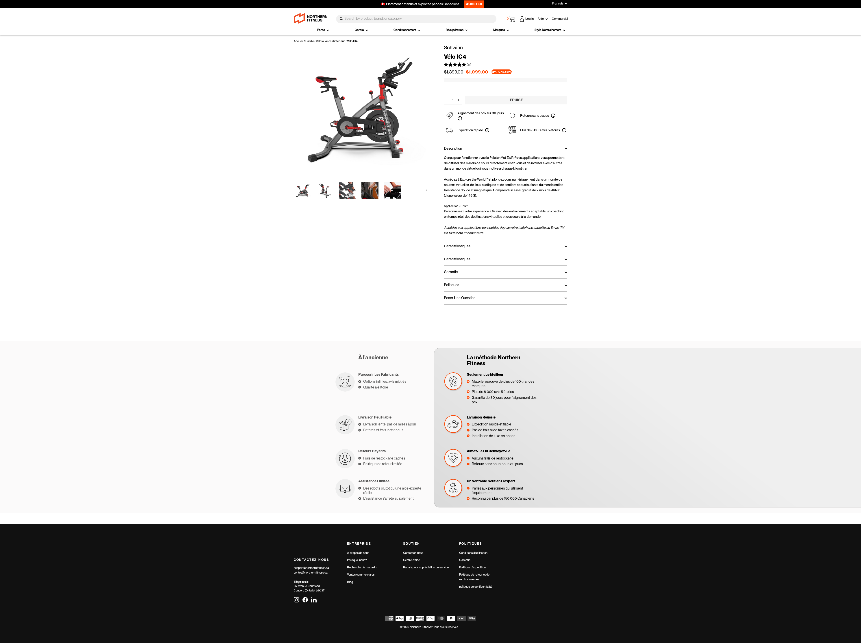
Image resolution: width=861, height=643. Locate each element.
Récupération (455, 30)
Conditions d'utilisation (473, 553)
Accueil (298, 41)
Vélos (319, 41)
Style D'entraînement (548, 30)
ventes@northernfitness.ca (311, 572)
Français (557, 3)
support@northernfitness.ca (311, 568)
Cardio (360, 30)
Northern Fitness (420, 627)
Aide (541, 18)
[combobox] (416, 19)
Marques (499, 30)
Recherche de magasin (361, 567)
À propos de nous (358, 553)
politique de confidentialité (475, 586)
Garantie (464, 560)
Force (321, 30)
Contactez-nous (413, 553)
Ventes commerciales (360, 574)
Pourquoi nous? (357, 560)
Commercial (560, 18)
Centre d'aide (411, 560)
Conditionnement (405, 30)
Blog (350, 582)
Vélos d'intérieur (335, 41)
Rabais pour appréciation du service (426, 567)
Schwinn (453, 47)
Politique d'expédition (472, 567)
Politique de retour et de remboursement (474, 577)
